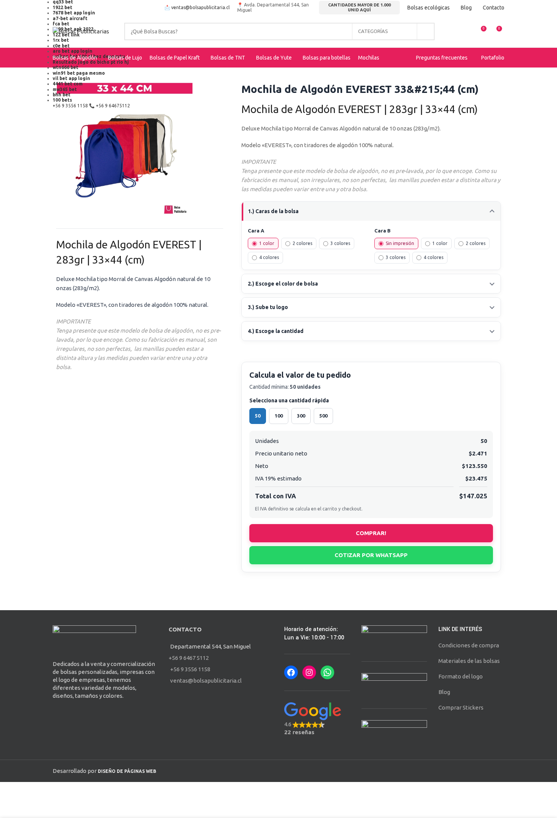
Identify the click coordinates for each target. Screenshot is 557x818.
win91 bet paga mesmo (79, 73)
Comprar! (371, 533)
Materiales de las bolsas (469, 661)
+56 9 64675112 (113, 105)
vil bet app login (71, 78)
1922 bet (62, 7)
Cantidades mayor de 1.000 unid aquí (359, 7)
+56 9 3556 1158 (70, 105)
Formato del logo (460, 676)
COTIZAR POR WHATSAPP (371, 555)
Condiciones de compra (468, 645)
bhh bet (61, 94)
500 (323, 415)
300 (301, 415)
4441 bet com (68, 83)
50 (257, 415)
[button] (317, 719)
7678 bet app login (74, 12)
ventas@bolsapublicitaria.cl (200, 7)
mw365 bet (65, 89)
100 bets (62, 99)
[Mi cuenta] (453, 31)
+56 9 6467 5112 (189, 658)
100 (279, 415)
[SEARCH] (426, 31)
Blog (444, 692)
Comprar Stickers (460, 707)
